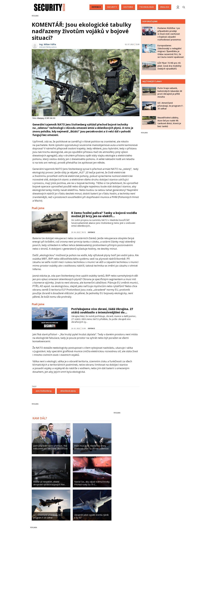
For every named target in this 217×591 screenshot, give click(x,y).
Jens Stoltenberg (44, 390)
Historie (128, 7)
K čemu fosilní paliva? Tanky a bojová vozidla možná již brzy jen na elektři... (104, 214)
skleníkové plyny (68, 390)
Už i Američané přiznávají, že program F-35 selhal (170, 105)
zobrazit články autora (48, 47)
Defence (96, 7)
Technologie (146, 7)
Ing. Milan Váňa (47, 44)
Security (112, 7)
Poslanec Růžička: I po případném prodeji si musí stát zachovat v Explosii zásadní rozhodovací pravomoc (169, 34)
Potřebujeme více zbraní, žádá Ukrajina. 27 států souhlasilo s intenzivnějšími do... (102, 310)
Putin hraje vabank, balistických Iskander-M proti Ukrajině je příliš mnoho (170, 92)
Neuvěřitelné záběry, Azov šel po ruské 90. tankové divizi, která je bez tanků (169, 122)
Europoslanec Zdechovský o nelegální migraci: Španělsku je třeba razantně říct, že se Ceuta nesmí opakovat (171, 51)
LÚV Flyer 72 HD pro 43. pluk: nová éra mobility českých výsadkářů (169, 65)
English (164, 7)
